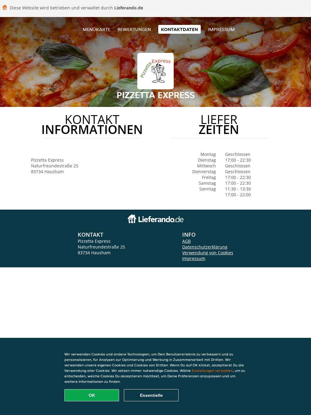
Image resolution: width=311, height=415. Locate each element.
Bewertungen (134, 29)
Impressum (221, 29)
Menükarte (96, 29)
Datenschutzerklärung (204, 247)
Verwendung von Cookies (207, 253)
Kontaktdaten (179, 29)
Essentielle (151, 395)
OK (92, 395)
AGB (186, 241)
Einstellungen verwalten (212, 370)
